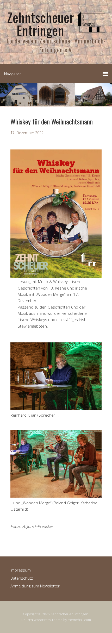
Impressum (20, 570)
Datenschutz (21, 578)
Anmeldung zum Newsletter (35, 585)
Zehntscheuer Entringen (40, 23)
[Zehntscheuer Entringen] (91, 32)
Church (27, 619)
